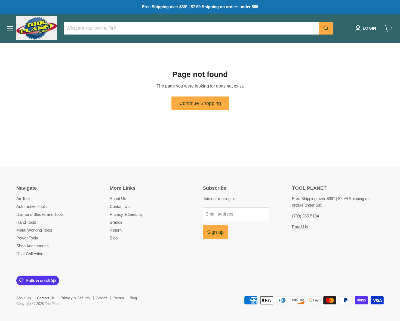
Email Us (300, 227)
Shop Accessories (32, 246)
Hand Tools (26, 222)
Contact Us (120, 206)
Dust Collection (29, 253)
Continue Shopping (200, 103)
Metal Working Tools (34, 230)
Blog (114, 238)
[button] (366, 28)
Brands (116, 222)
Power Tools (27, 238)
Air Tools (24, 198)
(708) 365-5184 (305, 216)
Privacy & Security (126, 214)
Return (116, 230)
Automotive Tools (31, 206)
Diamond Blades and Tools (40, 214)
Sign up (215, 232)
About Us (118, 198)
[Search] (326, 28)
